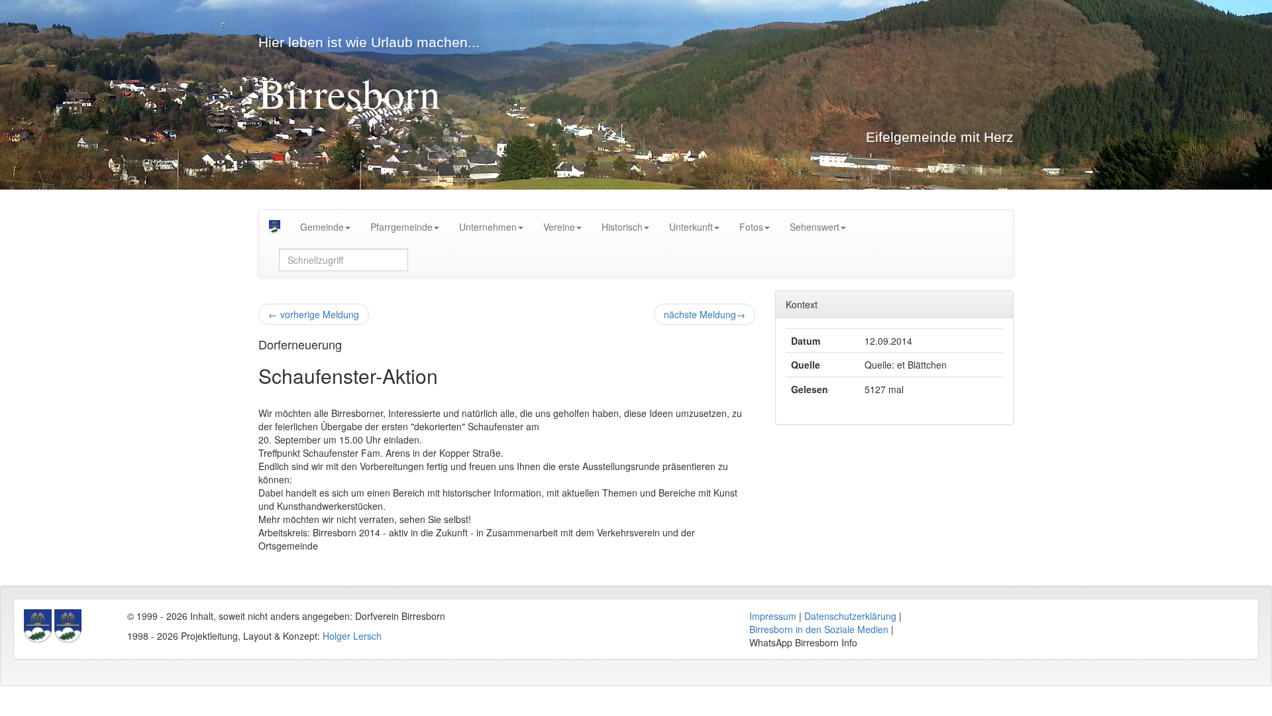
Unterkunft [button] (691, 226)
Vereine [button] (559, 226)
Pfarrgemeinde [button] (401, 226)
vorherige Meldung (313, 314)
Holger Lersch (352, 635)
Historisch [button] (622, 226)
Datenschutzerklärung (850, 616)
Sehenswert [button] (814, 226)
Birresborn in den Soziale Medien (818, 629)
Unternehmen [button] (488, 226)
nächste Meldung (704, 314)
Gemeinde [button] (322, 226)
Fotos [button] (751, 226)
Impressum (772, 616)
